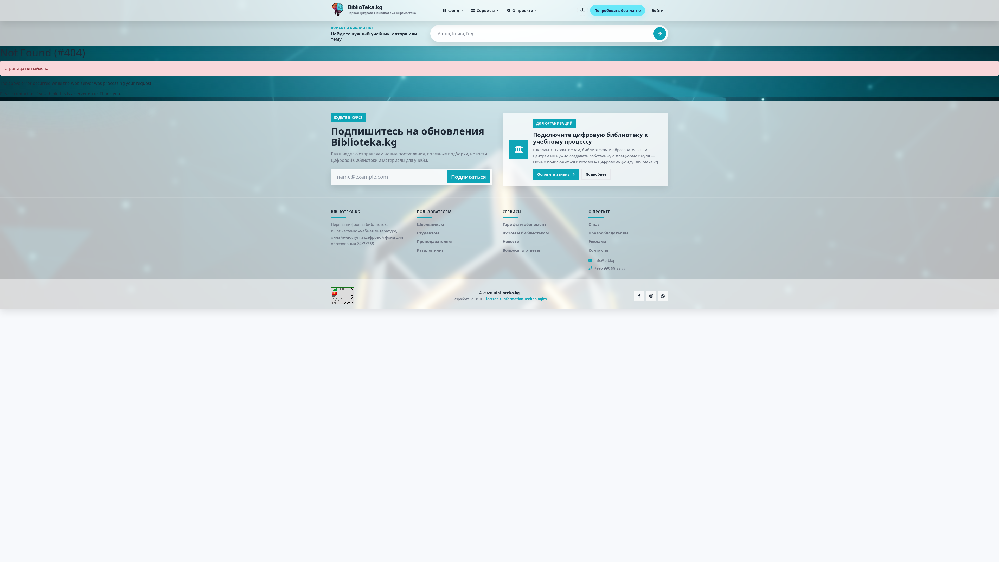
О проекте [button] (522, 10)
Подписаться (468, 176)
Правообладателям (608, 232)
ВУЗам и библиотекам (526, 232)
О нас (594, 224)
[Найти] (659, 33)
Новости (511, 241)
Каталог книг (430, 250)
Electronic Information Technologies (515, 299)
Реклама (597, 241)
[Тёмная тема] (582, 10)
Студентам (428, 232)
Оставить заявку (553, 174)
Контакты (598, 250)
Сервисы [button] (486, 10)
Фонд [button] (453, 10)
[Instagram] (651, 296)
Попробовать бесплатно (617, 10)
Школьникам (430, 224)
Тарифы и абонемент (524, 224)
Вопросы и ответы (521, 250)
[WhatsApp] (663, 296)
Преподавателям (434, 241)
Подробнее (596, 174)
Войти (658, 10)
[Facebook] (639, 296)
